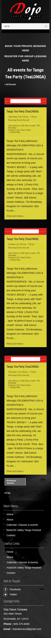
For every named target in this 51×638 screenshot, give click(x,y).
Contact (11, 535)
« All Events (10, 84)
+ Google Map (14, 132)
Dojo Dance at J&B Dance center (21, 126)
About (10, 519)
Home (10, 514)
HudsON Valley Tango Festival (24, 530)
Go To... (8, 26)
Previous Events (11, 481)
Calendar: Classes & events (22, 524)
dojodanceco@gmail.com (27, 629)
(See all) (25, 120)
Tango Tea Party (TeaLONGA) (23, 111)
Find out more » (15, 216)
